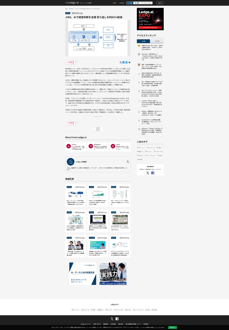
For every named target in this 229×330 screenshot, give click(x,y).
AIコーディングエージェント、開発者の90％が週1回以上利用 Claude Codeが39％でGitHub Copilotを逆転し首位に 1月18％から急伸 (152, 93)
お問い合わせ (97, 324)
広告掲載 (113, 324)
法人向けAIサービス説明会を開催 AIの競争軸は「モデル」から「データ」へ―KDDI (152, 121)
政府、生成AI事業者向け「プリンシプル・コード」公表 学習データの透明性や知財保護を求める (152, 66)
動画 (138, 3)
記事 (131, 3)
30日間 (157, 41)
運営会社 (120, 324)
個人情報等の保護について (133, 324)
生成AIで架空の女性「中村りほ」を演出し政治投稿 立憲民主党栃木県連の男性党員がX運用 (152, 75)
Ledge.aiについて (86, 324)
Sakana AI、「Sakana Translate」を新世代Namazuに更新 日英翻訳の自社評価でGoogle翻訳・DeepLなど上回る (152, 131)
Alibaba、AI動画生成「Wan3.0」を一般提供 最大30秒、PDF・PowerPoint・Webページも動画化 (152, 113)
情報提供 (105, 324)
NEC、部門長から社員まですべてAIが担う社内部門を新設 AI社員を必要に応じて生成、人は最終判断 (152, 83)
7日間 (143, 41)
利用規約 (145, 324)
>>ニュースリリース (98, 116)
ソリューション (147, 3)
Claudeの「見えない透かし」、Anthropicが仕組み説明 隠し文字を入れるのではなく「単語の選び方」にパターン (152, 103)
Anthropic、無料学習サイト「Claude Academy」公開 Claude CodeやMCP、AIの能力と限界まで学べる (152, 57)
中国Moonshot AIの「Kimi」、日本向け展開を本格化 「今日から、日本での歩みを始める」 (152, 47)
